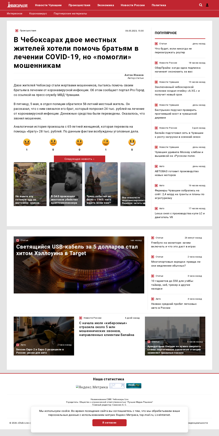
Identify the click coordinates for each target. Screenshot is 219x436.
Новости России (168, 63)
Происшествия (28, 30)
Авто (161, 166)
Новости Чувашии (169, 82)
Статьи (163, 43)
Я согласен (109, 422)
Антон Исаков (134, 75)
